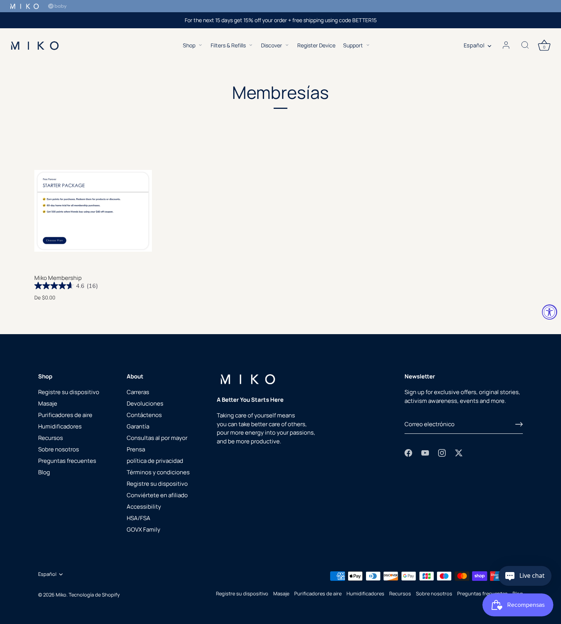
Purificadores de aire (65, 415)
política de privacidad (155, 461)
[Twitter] (459, 452)
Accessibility (144, 507)
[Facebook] (408, 452)
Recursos (50, 438)
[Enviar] (519, 424)
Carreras (138, 392)
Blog (44, 472)
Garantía (138, 426)
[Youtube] (425, 452)
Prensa (136, 449)
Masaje (47, 403)
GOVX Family (143, 529)
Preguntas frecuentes (67, 461)
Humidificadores (60, 426)
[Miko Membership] (93, 211)
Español (474, 45)
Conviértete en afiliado (157, 495)
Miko (61, 594)
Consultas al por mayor (157, 438)
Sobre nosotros (58, 449)
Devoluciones (145, 403)
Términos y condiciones (158, 472)
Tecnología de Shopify (94, 594)
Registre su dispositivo (68, 392)
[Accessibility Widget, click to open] (549, 312)
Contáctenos (144, 415)
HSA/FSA (138, 518)
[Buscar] (525, 45)
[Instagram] (442, 452)
